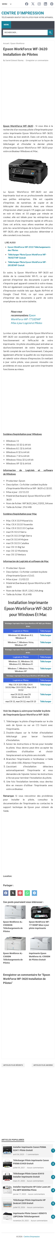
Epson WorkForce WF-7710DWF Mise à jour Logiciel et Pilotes (26, 319)
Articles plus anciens (43, 1065)
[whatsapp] (27, 893)
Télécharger (45, 635)
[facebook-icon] (26, 4)
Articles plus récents (13, 1065)
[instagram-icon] (39, 4)
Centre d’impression (22, 13)
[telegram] (34, 893)
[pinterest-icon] (51, 4)
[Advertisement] (28, 1106)
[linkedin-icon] (45, 4)
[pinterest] (20, 893)
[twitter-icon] (33, 4)
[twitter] (13, 893)
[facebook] (5, 893)
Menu (6, 25)
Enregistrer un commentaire (37, 60)
